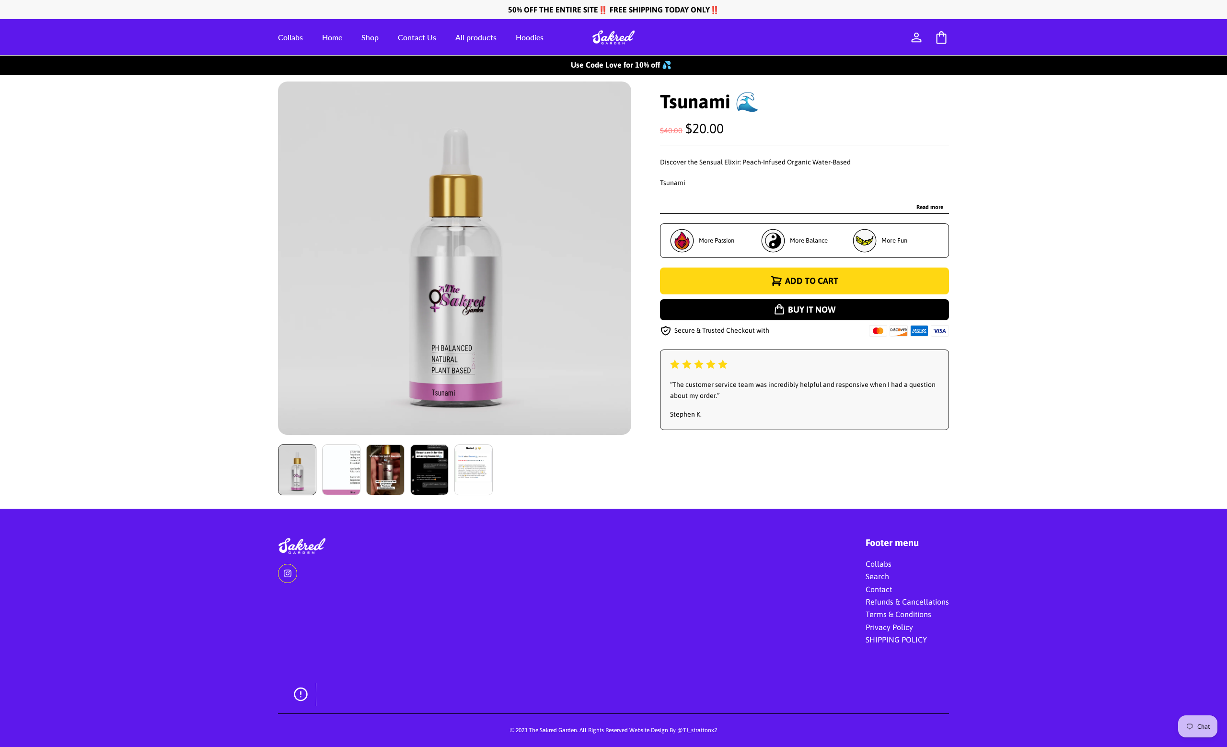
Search (877, 576)
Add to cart (811, 281)
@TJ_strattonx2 (697, 730)
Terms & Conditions (898, 614)
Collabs (878, 564)
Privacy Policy (889, 627)
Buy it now (811, 309)
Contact (879, 589)
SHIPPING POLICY (896, 639)
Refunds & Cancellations (907, 601)
